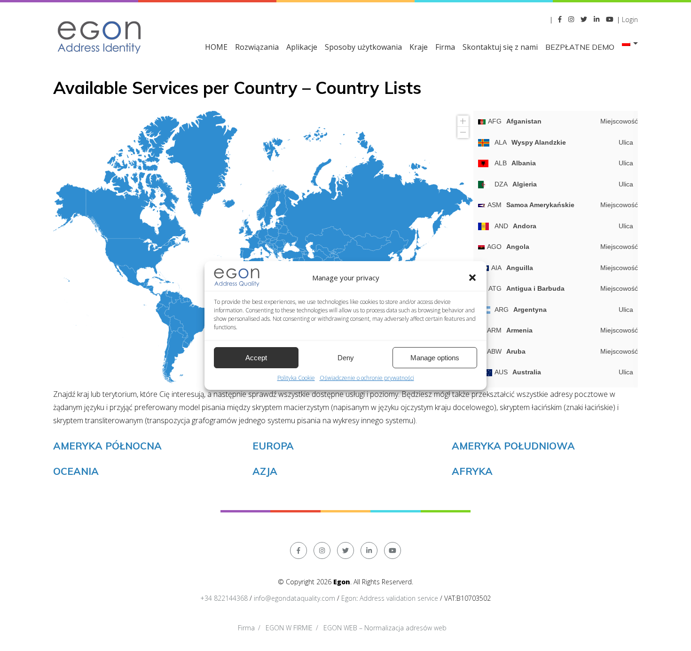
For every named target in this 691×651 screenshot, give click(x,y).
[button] (472, 277)
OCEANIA (76, 471)
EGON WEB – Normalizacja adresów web (385, 627)
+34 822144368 (224, 598)
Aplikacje (301, 47)
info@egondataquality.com (294, 598)
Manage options (434, 358)
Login (630, 19)
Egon (348, 598)
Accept (256, 358)
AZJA (264, 471)
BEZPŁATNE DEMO (579, 47)
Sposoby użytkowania (363, 47)
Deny (346, 358)
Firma (445, 47)
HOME (216, 47)
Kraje (418, 47)
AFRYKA (472, 471)
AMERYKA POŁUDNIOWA (513, 446)
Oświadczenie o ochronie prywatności (367, 378)
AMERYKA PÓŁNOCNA (107, 446)
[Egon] (100, 35)
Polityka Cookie (296, 378)
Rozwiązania (257, 47)
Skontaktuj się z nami (500, 47)
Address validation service (399, 598)
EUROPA (273, 446)
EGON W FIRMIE (289, 627)
